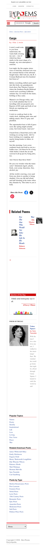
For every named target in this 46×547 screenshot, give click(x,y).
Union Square (32, 327)
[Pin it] (12, 196)
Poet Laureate (14, 486)
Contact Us (29, 6)
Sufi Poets (13, 509)
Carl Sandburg (14, 474)
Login (14, 6)
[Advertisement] (23, 275)
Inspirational (14, 427)
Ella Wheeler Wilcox (17, 462)
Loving (12, 435)
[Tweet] (31, 192)
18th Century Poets (16, 496)
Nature (11, 419)
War (32, 217)
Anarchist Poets (15, 504)
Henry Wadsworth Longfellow (20, 459)
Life (10, 429)
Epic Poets (13, 501)
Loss (11, 432)
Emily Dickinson (15, 454)
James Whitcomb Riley (17, 451)
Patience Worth (15, 464)
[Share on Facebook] (26, 192)
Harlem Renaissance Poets (19, 483)
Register (21, 6)
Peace (11, 440)
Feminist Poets (14, 489)
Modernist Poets (15, 506)
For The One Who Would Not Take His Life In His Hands (22, 230)
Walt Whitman (14, 467)
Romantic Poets (15, 499)
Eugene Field (14, 456)
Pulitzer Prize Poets (16, 511)
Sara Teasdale (14, 472)
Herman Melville (15, 469)
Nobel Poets (13, 491)
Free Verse (13, 437)
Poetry (11, 422)
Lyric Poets (13, 494)
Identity (12, 424)
